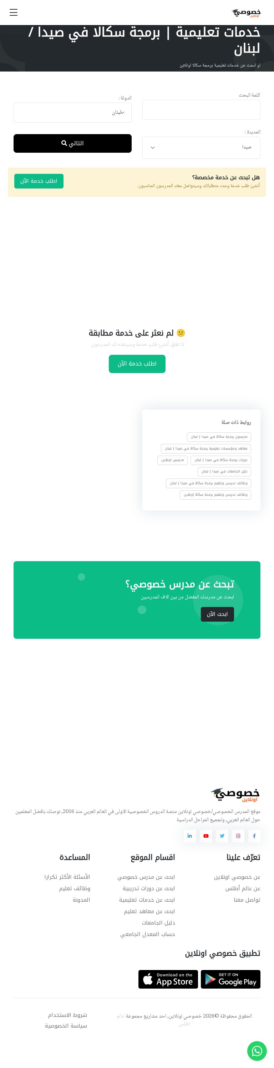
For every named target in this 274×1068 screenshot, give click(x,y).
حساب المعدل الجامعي (147, 934)
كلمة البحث (249, 96)
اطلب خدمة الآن (38, 181)
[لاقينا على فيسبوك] (254, 836)
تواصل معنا (247, 900)
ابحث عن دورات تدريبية (149, 888)
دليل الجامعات (158, 923)
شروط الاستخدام (67, 1015)
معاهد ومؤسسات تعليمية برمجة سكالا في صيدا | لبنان (206, 448)
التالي (75, 143)
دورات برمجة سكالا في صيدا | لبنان (221, 460)
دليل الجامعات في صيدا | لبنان (225, 471)
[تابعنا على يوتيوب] (206, 836)
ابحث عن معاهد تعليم (149, 911)
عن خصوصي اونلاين (237, 877)
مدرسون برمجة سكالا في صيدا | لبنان (219, 437)
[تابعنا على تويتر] (222, 836)
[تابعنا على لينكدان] (190, 836)
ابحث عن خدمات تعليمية (147, 900)
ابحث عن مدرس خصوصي (146, 877)
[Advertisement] (131, 261)
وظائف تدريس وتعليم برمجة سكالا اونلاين (216, 494)
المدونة (81, 900)
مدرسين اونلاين (172, 460)
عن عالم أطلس (242, 888)
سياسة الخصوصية (66, 1026)
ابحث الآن (217, 614)
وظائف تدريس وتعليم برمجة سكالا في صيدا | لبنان (209, 483)
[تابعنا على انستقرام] (238, 836)
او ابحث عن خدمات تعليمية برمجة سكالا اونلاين (219, 65)
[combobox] (72, 113)
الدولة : (125, 98)
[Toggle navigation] (13, 13)
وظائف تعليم (74, 888)
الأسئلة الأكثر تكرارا (67, 877)
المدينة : (252, 132)
